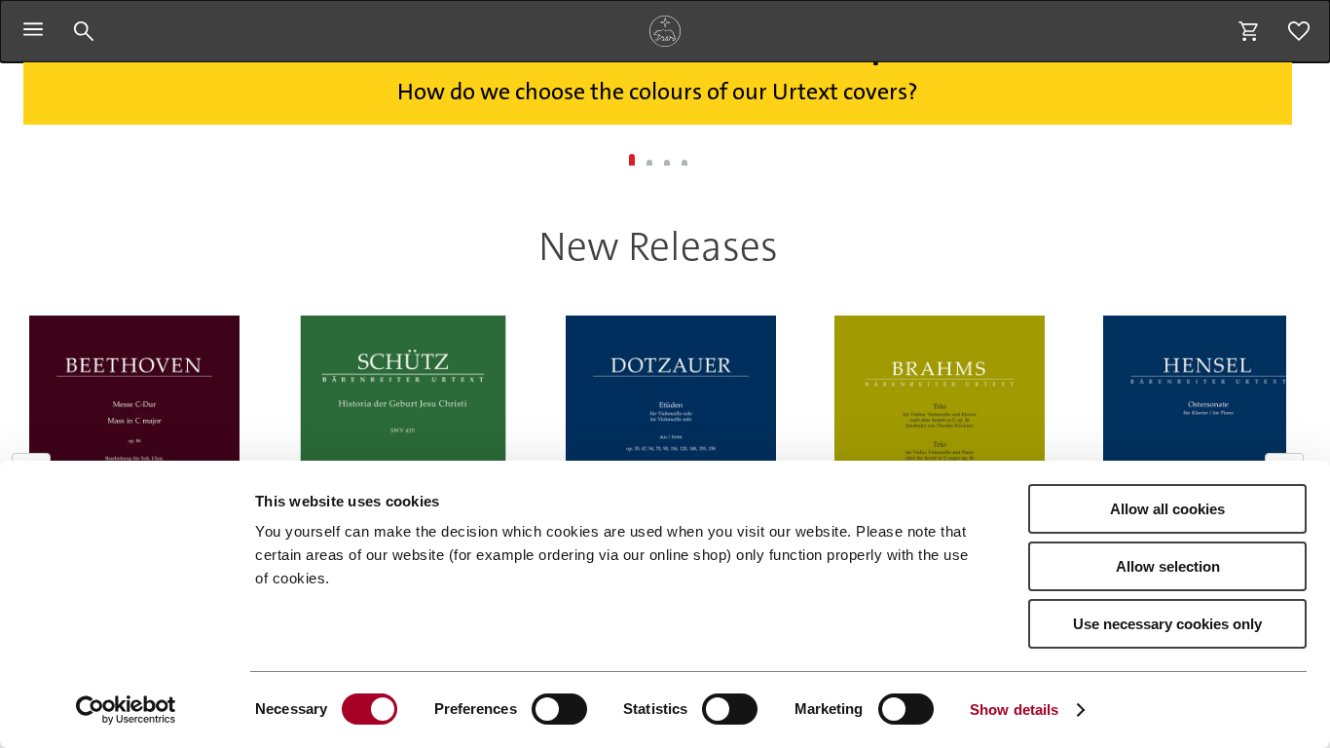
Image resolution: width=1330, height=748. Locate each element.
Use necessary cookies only (1167, 624)
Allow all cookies (1167, 509)
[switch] (559, 709)
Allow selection (1168, 566)
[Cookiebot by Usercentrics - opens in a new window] (126, 710)
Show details (1014, 709)
